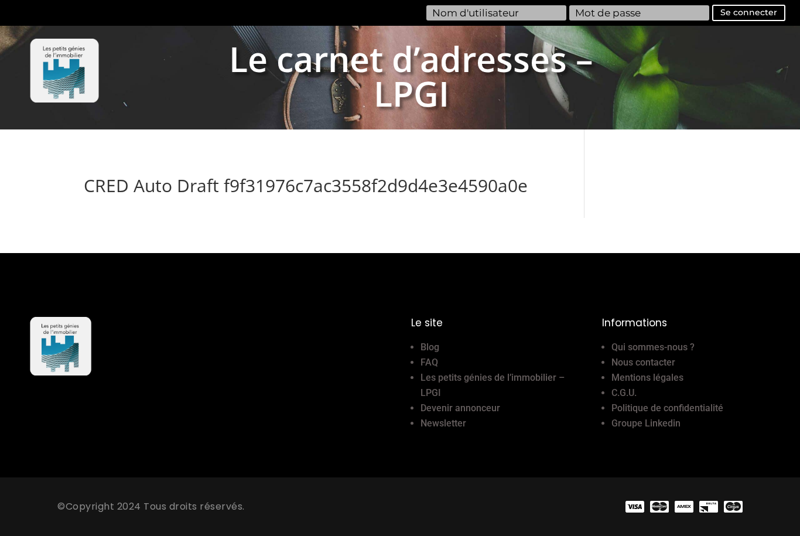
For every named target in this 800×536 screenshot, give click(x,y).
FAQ (429, 362)
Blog (429, 347)
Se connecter (748, 12)
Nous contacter (643, 362)
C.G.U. (624, 392)
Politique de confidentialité (667, 408)
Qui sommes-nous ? (653, 347)
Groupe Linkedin (646, 423)
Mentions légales (647, 377)
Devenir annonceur (460, 408)
